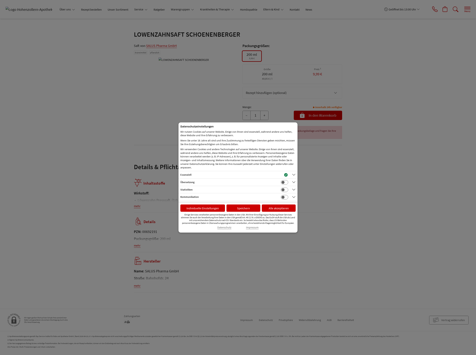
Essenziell (186, 174)
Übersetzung (187, 182)
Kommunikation (189, 197)
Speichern (243, 208)
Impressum (252, 227)
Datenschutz (224, 227)
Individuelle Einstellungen (202, 208)
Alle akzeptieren (279, 208)
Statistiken (186, 189)
